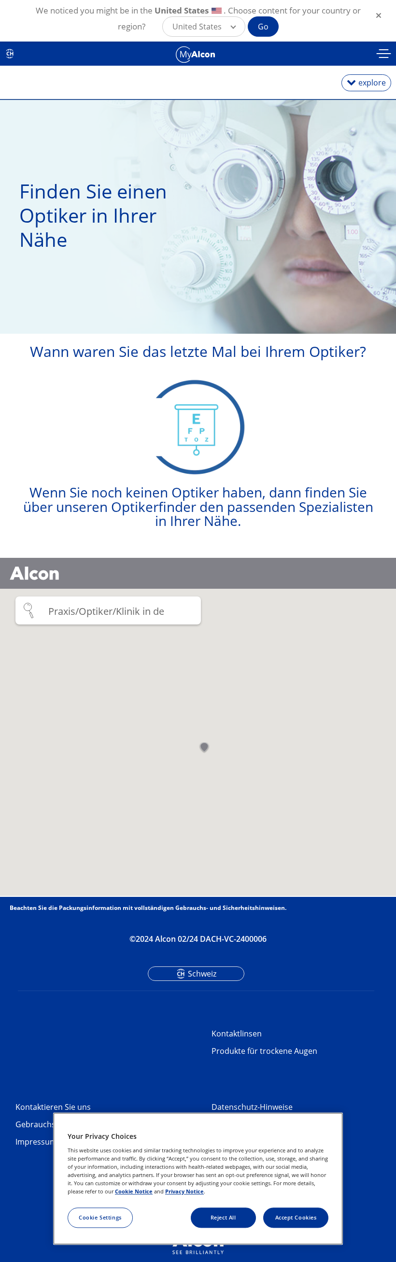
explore (372, 82)
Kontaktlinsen (237, 1033)
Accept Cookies (296, 1217)
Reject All (223, 1217)
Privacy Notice (184, 1191)
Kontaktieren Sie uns (53, 1107)
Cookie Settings (100, 1217)
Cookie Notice (134, 1191)
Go (263, 26)
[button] (203, 26)
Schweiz (202, 973)
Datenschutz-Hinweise (252, 1107)
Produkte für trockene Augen (264, 1051)
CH (10, 53)
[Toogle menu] (384, 55)
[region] (198, 1179)
